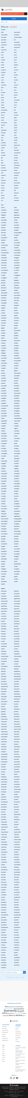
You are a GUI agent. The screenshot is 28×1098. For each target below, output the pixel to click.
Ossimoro (4, 1026)
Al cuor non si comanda (18, 1067)
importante (11, 1007)
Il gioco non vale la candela (19, 1064)
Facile (16, 1029)
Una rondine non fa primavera (20, 1054)
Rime (6, 22)
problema (9, 1008)
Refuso (3, 1034)
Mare (3, 1053)
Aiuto (18, 1092)
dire (6, 1006)
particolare (6, 1015)
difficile (5, 1013)
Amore (3, 1055)
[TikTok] (14, 1077)
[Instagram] (10, 1077)
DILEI (15, 1088)
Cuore (3, 1057)
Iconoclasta (5, 1038)
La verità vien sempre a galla (20, 1048)
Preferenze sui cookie (12, 1092)
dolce (16, 1009)
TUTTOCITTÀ (11, 1088)
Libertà (17, 1028)
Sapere (8, 9)
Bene (3, 1061)
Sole (3, 1049)
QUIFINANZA (23, 1088)
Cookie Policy (21, 1091)
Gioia (16, 1039)
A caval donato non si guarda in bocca (20, 1070)
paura (23, 1015)
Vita (3, 1047)
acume (18, 1013)
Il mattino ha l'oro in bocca (20, 1057)
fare (10, 1015)
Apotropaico (5, 1040)
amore (18, 1015)
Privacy (16, 1091)
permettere (11, 1013)
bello (14, 1015)
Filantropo (4, 1028)
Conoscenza (18, 1033)
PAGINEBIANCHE (6, 1088)
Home (2, 22)
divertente (10, 1010)
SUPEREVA (17, 1089)
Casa (3, 1051)
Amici (3, 1059)
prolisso (21, 1009)
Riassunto (17, 1035)
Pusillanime (5, 1032)
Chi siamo (6, 1091)
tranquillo (20, 1011)
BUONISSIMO (11, 1089)
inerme (24, 1013)
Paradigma (18, 1037)
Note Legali (11, 1091)
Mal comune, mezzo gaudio (20, 1061)
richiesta (17, 1007)
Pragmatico (18, 1031)
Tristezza (17, 1041)
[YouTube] (17, 1077)
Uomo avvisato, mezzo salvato (19, 1051)
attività (21, 1007)
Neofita (4, 1036)
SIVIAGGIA (18, 1088)
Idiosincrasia (5, 1030)
